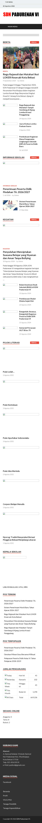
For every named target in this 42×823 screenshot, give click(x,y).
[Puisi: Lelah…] (21, 349)
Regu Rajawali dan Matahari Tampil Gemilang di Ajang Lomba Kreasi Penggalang (27, 110)
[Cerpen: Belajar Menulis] (21, 481)
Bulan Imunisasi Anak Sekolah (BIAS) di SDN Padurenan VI (28, 287)
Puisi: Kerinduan (10, 405)
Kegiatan (6, 248)
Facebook (7, 782)
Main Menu (13, 27)
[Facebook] (38, 6)
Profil (5, 795)
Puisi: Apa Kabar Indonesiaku (16, 438)
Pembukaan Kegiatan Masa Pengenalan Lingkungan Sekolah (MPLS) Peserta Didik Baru (28, 141)
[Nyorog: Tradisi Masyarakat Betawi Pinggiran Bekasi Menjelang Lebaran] (21, 514)
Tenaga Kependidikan (11, 808)
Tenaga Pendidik (9, 804)
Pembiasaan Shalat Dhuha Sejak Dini (27, 300)
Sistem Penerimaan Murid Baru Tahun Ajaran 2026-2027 (27, 203)
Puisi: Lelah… (8, 372)
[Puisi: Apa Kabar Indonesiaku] (21, 415)
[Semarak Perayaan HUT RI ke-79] (10, 328)
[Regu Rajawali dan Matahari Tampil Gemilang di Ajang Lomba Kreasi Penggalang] (10, 105)
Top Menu (9, 2)
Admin (22, 81)
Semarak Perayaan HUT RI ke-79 (27, 329)
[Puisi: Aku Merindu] (21, 448)
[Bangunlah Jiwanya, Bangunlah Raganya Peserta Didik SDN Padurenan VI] (10, 312)
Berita (5, 71)
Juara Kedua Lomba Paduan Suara (27, 125)
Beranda (6, 791)
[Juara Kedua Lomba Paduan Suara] (10, 124)
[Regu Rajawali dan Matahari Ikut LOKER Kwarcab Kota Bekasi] (21, 69)
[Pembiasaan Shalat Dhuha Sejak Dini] (10, 299)
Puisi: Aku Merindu (11, 471)
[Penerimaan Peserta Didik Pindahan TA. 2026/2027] (21, 163)
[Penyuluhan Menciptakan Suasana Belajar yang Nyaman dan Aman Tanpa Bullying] (21, 225)
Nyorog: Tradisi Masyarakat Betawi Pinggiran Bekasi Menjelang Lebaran (19, 538)
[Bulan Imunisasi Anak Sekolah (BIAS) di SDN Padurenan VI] (10, 285)
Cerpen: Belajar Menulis (13, 504)
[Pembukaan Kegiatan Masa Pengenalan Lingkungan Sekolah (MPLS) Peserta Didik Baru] (10, 137)
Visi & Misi (7, 800)
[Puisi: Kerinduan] (21, 382)
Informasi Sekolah (10, 186)
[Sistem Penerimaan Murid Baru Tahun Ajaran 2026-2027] (10, 202)
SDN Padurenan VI (23, 819)
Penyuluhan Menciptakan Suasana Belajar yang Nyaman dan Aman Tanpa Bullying (19, 255)
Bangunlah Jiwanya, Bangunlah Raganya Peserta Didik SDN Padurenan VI (27, 315)
